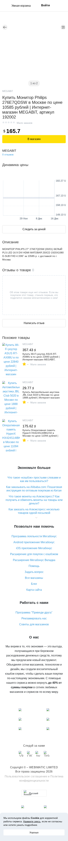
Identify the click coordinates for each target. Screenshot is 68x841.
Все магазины (34, 577)
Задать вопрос (34, 571)
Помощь (34, 566)
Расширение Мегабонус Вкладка (34, 560)
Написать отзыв (34, 323)
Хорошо (34, 832)
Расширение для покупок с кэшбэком (34, 554)
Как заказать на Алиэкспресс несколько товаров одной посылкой (34, 511)
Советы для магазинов (34, 624)
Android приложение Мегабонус (34, 542)
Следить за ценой (34, 229)
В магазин (34, 139)
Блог (34, 583)
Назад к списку (4, 27)
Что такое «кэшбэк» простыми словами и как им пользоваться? (34, 479)
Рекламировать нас (34, 618)
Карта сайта (34, 589)
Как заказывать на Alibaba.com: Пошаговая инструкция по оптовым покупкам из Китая (34, 489)
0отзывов (7, 154)
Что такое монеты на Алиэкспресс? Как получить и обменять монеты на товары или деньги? (34, 500)
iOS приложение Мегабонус (34, 548)
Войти (45, 5)
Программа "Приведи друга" (34, 612)
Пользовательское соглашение (26, 776)
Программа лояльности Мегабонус (34, 536)
